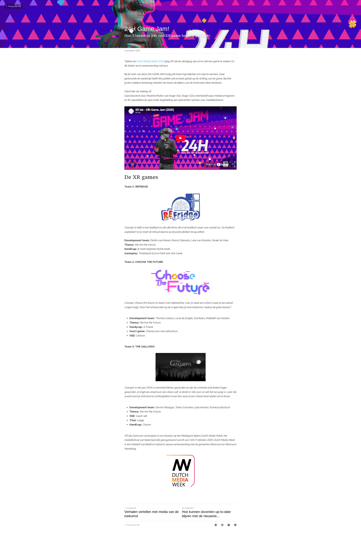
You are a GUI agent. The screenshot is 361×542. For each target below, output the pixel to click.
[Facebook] (215, 525)
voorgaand (131, 508)
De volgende (187, 508)
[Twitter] (222, 525)
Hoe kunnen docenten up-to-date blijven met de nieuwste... (206, 514)
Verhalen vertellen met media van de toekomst (151, 514)
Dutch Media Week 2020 (150, 61)
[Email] (235, 525)
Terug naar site (14, 6)
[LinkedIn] (228, 525)
